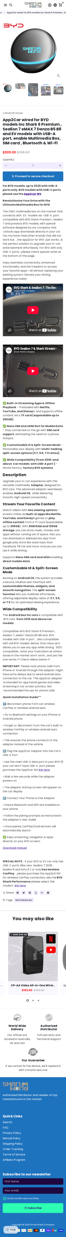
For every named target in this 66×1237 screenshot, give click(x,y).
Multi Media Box (23, 900)
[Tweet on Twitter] (23, 892)
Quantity (8, 160)
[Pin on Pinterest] (29, 892)
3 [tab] (38, 1000)
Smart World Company (42, 1224)
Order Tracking (13, 1149)
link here (44, 770)
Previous (6, 963)
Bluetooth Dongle (13, 113)
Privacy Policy (12, 1133)
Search (7, 1122)
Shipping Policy (13, 1144)
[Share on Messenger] (48, 892)
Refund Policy (11, 1138)
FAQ (5, 1127)
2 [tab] (33, 1000)
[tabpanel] (33, 963)
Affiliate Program (14, 1160)
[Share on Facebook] (17, 892)
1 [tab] (27, 1000)
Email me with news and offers (23, 1198)
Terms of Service (14, 1154)
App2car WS (32, 194)
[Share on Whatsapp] (36, 892)
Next (60, 50)
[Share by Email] (42, 892)
